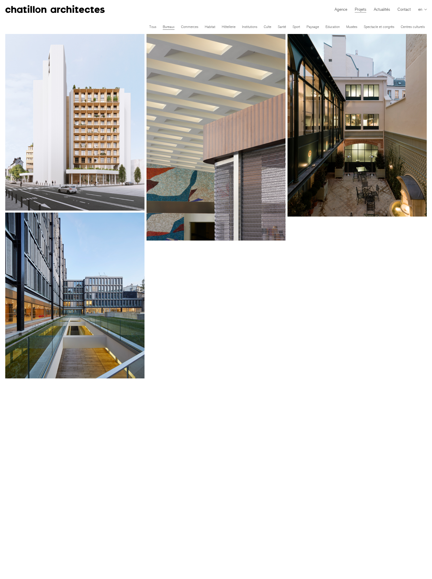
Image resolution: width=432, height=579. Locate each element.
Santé (282, 27)
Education (333, 27)
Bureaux (168, 27)
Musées (351, 27)
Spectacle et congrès (379, 27)
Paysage (312, 27)
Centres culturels (413, 27)
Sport (296, 27)
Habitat (210, 27)
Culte (267, 27)
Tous (152, 27)
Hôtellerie (229, 27)
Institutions (249, 27)
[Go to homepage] (55, 9)
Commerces (189, 27)
